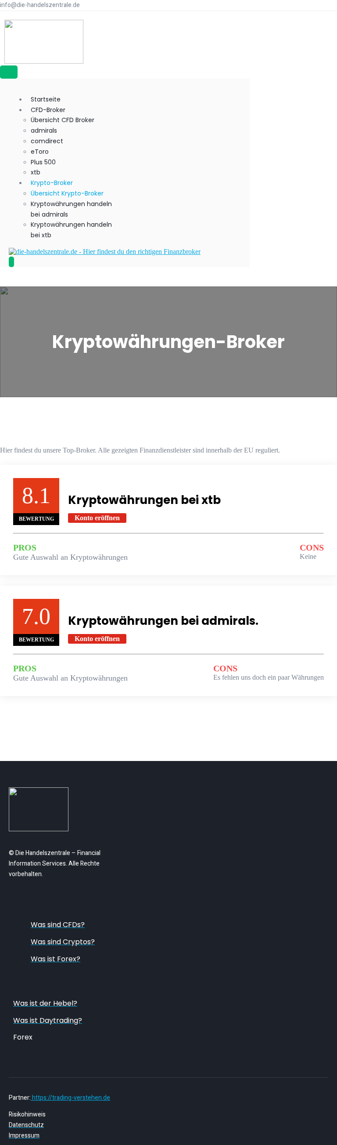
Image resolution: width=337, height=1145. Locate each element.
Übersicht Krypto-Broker (67, 193)
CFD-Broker (48, 109)
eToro (40, 151)
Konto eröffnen (97, 518)
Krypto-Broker (52, 182)
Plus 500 (43, 162)
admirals (44, 130)
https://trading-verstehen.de (70, 1097)
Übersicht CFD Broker (62, 120)
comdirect (47, 141)
